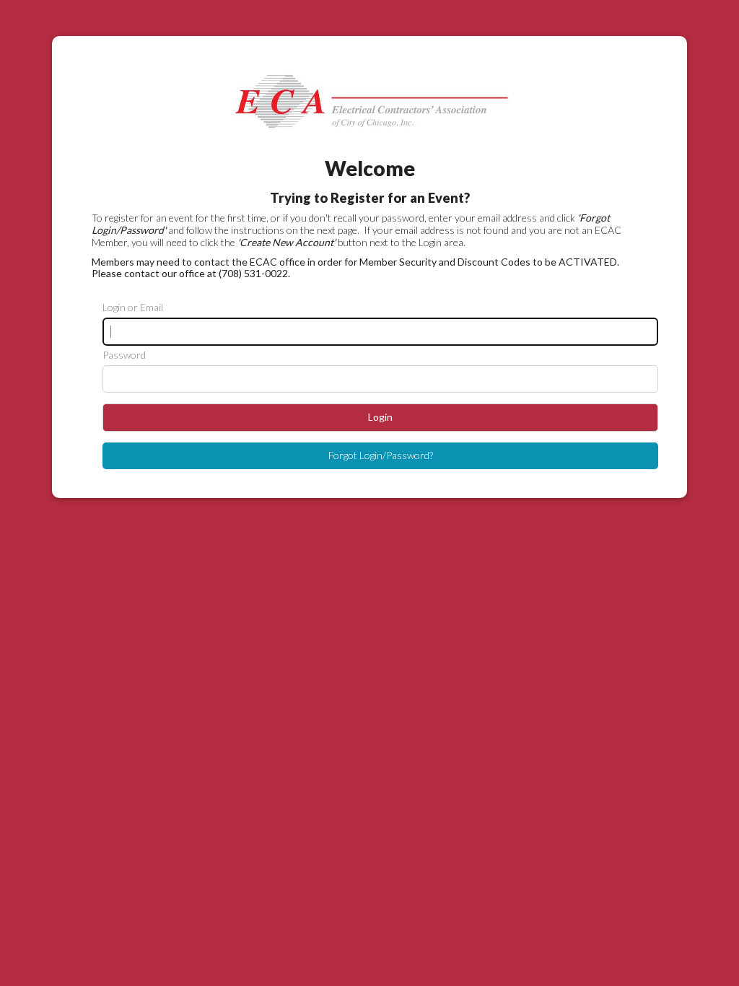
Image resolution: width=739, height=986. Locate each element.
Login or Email (132, 307)
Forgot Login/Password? (380, 455)
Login (380, 417)
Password (124, 355)
